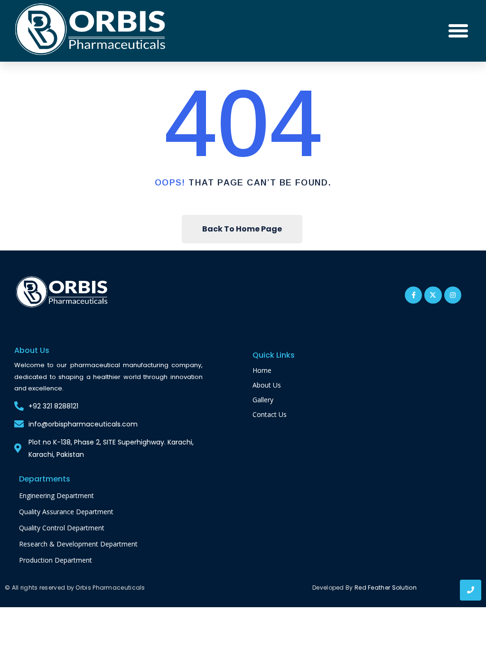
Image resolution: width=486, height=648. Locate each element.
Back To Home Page (242, 228)
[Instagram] (452, 295)
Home (261, 370)
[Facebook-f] (413, 295)
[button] (458, 31)
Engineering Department (56, 495)
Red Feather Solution (386, 587)
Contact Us (269, 414)
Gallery (262, 399)
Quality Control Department (61, 527)
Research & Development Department (78, 543)
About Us (266, 384)
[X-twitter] (432, 295)
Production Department (55, 560)
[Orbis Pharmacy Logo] (62, 292)
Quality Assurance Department (66, 511)
